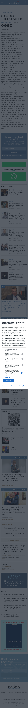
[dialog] (14, 354)
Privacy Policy (22, 385)
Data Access (14, 385)
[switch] (22, 354)
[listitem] (14, 350)
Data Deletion (5, 385)
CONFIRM (8, 380)
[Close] (24, 322)
